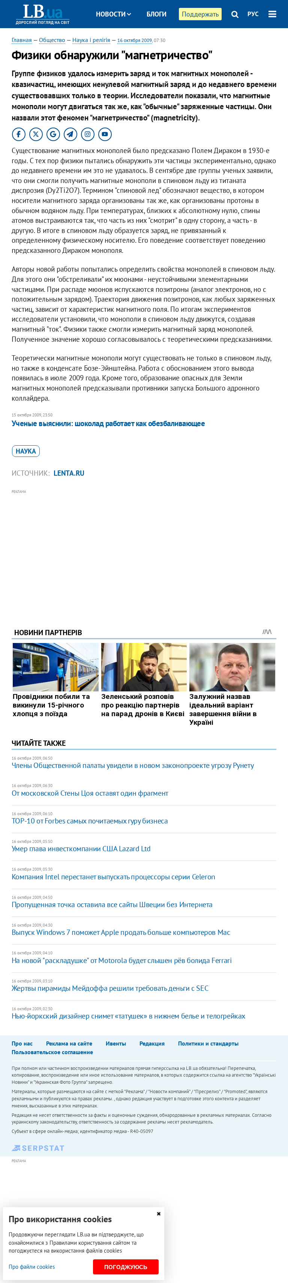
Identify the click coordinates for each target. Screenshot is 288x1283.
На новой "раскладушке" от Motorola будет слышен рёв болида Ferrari (122, 960)
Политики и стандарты (208, 1043)
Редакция (152, 1043)
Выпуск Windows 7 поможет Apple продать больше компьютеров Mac (121, 932)
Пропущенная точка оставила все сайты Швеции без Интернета (112, 904)
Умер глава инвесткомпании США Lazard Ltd (81, 848)
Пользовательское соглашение (52, 1052)
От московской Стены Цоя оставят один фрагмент (90, 793)
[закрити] (158, 1214)
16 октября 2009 (134, 40)
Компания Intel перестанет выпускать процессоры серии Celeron (113, 877)
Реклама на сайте (69, 1043)
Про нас (22, 1043)
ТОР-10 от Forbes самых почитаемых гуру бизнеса (90, 821)
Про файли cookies (32, 1266)
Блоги (156, 14)
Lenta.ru (69, 473)
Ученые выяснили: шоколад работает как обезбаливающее (108, 423)
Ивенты (116, 1043)
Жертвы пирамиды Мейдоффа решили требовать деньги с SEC (110, 988)
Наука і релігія (91, 40)
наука (26, 451)
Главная (22, 40)
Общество (52, 40)
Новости (111, 14)
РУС (253, 14)
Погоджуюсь (125, 1267)
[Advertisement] (144, 548)
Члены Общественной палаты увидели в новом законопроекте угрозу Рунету (133, 765)
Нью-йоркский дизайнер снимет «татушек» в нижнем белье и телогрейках (128, 1016)
